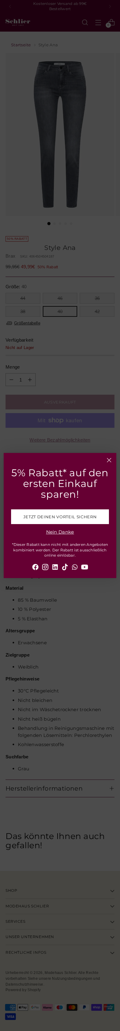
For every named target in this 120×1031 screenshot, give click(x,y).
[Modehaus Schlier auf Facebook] (35, 568)
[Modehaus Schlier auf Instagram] (45, 568)
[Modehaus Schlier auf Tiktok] (65, 568)
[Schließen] (109, 460)
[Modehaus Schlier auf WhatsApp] (74, 568)
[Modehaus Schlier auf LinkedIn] (55, 568)
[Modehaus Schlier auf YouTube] (84, 568)
